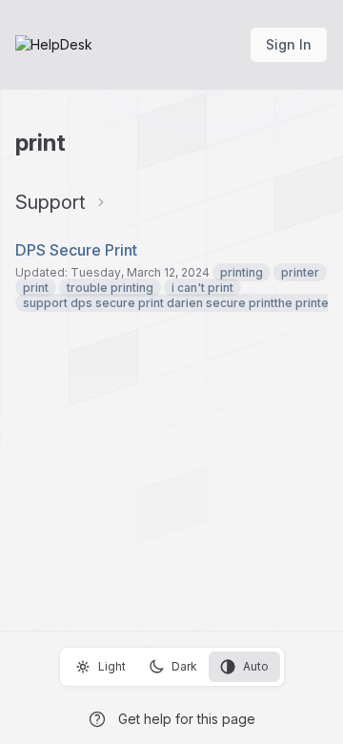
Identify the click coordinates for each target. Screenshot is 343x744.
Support (50, 202)
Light (112, 666)
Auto (256, 666)
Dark (184, 666)
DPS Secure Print (76, 249)
